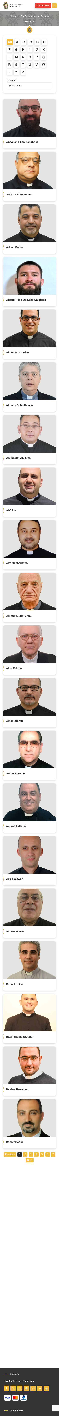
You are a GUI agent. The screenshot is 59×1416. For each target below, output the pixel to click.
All (10, 42)
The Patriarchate (29, 16)
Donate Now (43, 5)
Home (13, 16)
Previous (10, 1154)
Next (29, 1160)
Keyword (11, 80)
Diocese (45, 16)
